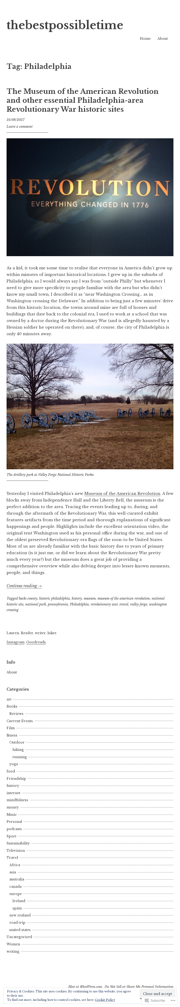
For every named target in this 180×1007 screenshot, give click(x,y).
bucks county (28, 598)
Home (145, 38)
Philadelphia (79, 604)
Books (12, 706)
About (163, 38)
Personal (14, 822)
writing (13, 951)
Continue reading (24, 585)
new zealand (20, 915)
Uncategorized (19, 937)
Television (16, 850)
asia (12, 872)
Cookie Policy (105, 1000)
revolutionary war (104, 604)
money (13, 807)
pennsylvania (58, 604)
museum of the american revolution (124, 598)
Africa (14, 865)
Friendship (16, 778)
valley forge (138, 604)
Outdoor (17, 742)
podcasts (14, 829)
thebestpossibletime (65, 25)
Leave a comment (20, 126)
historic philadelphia (54, 598)
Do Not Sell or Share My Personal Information (139, 987)
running (19, 757)
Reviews (16, 714)
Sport (11, 836)
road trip (17, 922)
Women (13, 944)
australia (16, 879)
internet (13, 793)
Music (12, 814)
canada (15, 886)
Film (11, 728)
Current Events (20, 721)
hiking (18, 750)
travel (124, 604)
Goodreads (36, 642)
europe (15, 894)
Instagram (15, 642)
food (11, 771)
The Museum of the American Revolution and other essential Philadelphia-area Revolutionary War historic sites (83, 100)
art (9, 699)
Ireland (18, 901)
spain (17, 908)
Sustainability (18, 843)
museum (90, 598)
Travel (12, 858)
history (77, 598)
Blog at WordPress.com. (85, 987)
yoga (13, 764)
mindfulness (17, 800)
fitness (12, 735)
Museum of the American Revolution (122, 493)
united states (20, 930)
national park (35, 604)
